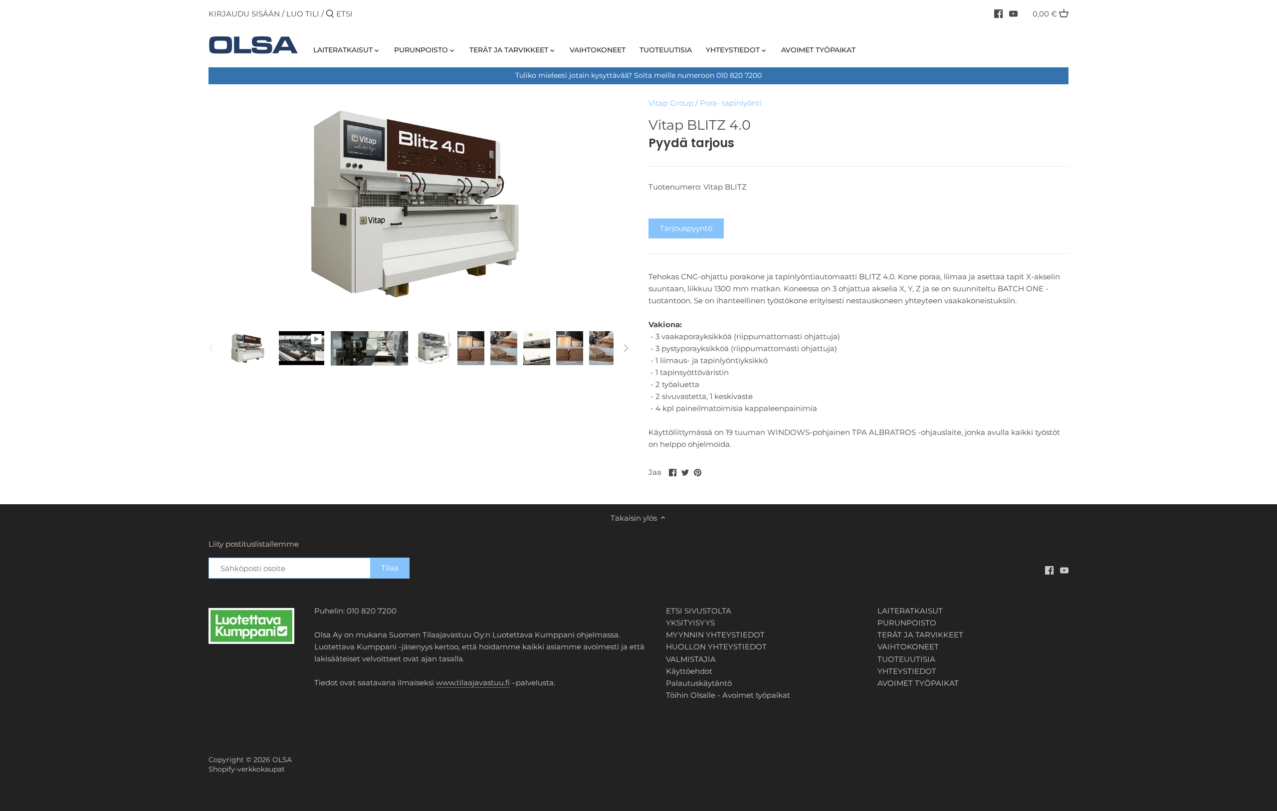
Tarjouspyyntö (686, 228)
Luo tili (302, 13)
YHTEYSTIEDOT (906, 671)
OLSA (282, 760)
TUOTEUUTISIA (906, 659)
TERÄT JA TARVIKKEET (920, 634)
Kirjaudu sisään (244, 13)
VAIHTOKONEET (908, 646)
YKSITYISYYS (690, 622)
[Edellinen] (211, 348)
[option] (248, 348)
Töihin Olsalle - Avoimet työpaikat (728, 695)
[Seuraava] (626, 348)
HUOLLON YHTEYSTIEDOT (716, 646)
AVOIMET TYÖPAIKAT (918, 683)
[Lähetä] (330, 14)
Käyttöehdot (689, 671)
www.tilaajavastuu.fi (473, 682)
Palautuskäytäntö (699, 683)
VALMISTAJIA (691, 659)
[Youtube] (1013, 13)
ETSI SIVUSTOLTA (698, 610)
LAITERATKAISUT (910, 610)
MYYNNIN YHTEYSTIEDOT (715, 634)
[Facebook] (998, 13)
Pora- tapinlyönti (731, 103)
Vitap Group (670, 103)
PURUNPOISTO (906, 622)
